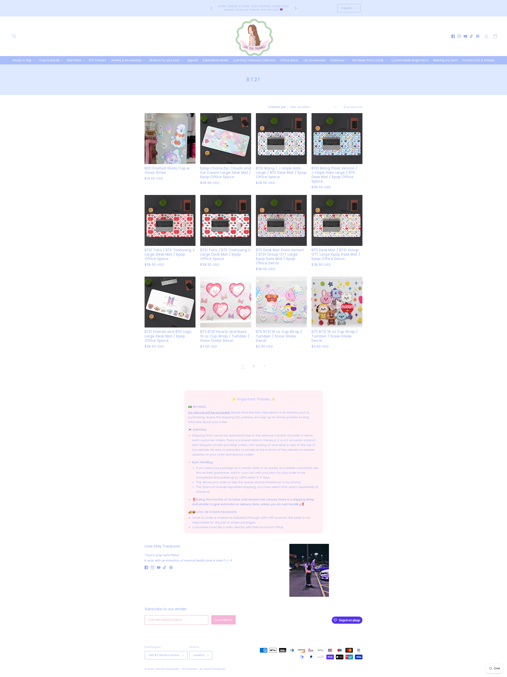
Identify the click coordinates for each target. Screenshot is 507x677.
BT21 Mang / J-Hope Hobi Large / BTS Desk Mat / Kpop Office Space (281, 172)
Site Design (189, 669)
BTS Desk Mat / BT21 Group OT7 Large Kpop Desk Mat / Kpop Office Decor (336, 254)
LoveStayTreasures (167, 669)
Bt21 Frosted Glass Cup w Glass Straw (167, 170)
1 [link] (242, 366)
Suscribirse (224, 620)
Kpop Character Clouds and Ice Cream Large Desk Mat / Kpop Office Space (225, 172)
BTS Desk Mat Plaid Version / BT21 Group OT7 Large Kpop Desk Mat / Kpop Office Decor (280, 256)
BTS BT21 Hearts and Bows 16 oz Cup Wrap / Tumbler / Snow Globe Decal (225, 336)
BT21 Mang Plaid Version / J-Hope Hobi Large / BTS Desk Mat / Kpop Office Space (334, 174)
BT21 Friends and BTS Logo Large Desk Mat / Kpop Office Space (168, 336)
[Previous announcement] (211, 8)
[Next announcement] (295, 8)
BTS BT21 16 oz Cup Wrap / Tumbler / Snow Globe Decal (279, 336)
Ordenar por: (277, 107)
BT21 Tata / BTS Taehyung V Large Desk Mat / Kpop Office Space (170, 254)
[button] (14, 36)
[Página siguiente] (264, 366)
